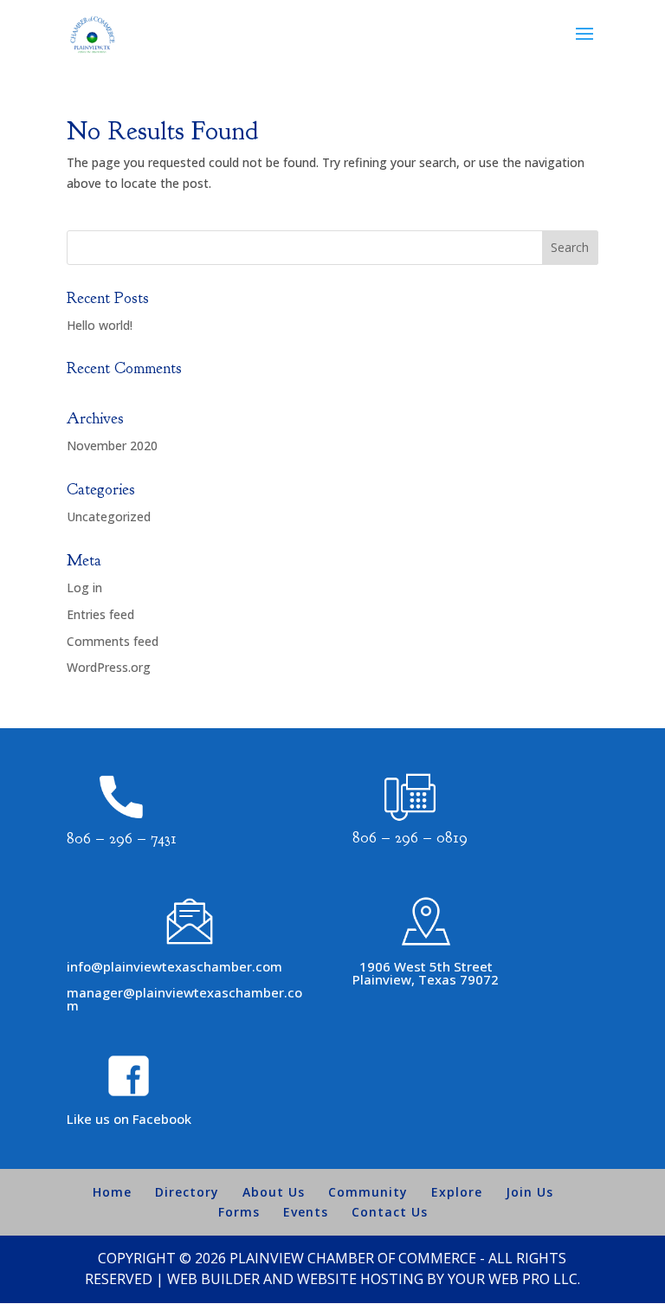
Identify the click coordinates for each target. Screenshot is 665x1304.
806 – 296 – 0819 (410, 838)
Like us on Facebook (129, 1118)
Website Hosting (360, 1278)
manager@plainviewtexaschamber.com (184, 999)
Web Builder (213, 1278)
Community (368, 1192)
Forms (239, 1212)
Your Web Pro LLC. (514, 1278)
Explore (456, 1192)
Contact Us (390, 1212)
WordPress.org (109, 667)
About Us (273, 1192)
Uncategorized (109, 516)
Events (305, 1212)
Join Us (529, 1192)
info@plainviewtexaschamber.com (174, 966)
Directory (187, 1192)
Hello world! (99, 325)
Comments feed (112, 641)
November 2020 (112, 445)
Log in (84, 587)
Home (112, 1192)
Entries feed (100, 614)
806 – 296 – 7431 (122, 839)
